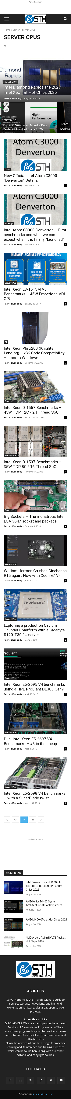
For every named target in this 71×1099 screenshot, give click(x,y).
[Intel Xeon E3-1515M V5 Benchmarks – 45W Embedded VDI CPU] (35, 269)
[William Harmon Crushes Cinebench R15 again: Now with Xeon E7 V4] (35, 550)
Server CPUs (10, 82)
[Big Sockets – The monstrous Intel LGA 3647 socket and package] (35, 496)
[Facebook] (10, 1080)
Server (16, 29)
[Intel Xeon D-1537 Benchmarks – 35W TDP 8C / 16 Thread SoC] (35, 441)
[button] (6, 19)
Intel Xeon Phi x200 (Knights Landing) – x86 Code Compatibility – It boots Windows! (34, 353)
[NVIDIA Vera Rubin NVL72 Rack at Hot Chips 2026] (13, 942)
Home (7, 29)
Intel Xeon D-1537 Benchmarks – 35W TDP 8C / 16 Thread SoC (33, 464)
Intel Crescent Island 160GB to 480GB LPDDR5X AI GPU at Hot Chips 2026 (44, 886)
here (35, 1051)
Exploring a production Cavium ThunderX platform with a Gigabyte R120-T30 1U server (34, 630)
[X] (51, 1080)
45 (32, 819)
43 (15, 819)
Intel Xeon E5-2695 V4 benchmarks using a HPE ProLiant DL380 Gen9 (34, 686)
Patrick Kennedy (13, 185)
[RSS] (30, 1080)
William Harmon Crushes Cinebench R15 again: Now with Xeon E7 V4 (35, 573)
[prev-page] (7, 819)
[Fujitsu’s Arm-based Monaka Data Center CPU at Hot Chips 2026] (28, 117)
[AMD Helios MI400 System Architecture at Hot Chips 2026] (13, 906)
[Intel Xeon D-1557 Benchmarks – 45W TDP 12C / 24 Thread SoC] (35, 387)
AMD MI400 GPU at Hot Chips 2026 (46, 919)
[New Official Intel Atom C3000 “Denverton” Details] (35, 155)
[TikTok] (40, 1080)
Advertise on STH (35, 1019)
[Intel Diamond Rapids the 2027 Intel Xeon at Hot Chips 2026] (35, 77)
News (7, 169)
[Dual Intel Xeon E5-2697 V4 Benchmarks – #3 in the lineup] (35, 718)
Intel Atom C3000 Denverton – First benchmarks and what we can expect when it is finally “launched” (35, 235)
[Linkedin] (20, 1080)
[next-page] (41, 819)
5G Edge (9, 223)
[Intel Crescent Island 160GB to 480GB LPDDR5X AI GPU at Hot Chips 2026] (13, 887)
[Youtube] (61, 1080)
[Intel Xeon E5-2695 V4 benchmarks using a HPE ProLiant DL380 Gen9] (35, 664)
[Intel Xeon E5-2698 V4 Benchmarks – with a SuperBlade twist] (35, 773)
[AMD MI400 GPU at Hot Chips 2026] (13, 924)
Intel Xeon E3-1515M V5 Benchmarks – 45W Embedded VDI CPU (34, 294)
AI (6, 342)
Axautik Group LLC (43, 1094)
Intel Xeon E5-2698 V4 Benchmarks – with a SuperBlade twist (35, 795)
